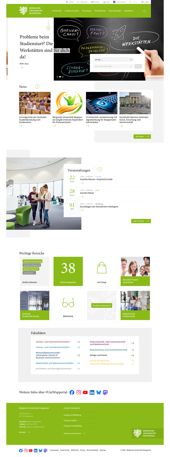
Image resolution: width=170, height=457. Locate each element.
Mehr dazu (22, 63)
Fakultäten (128, 10)
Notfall (107, 2)
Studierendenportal (32, 265)
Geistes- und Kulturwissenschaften (53, 341)
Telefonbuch (84, 2)
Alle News (140, 136)
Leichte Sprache (120, 2)
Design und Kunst (98, 355)
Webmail (96, 2)
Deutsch (135, 2)
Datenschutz (65, 450)
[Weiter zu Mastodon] (105, 392)
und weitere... (29, 273)
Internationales (115, 10)
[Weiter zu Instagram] (78, 392)
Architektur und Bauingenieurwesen (54, 368)
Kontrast (71, 2)
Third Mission (100, 10)
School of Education (99, 360)
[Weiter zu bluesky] (98, 392)
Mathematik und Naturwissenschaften (54, 363)
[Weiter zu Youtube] (85, 392)
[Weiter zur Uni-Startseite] (34, 11)
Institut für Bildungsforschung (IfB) (107, 363)
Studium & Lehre (72, 10)
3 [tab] (62, 77)
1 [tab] (57, 77)
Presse (82, 450)
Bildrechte (75, 450)
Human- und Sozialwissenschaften (53, 347)
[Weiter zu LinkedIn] (92, 392)
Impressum (54, 450)
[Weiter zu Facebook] (72, 392)
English (147, 2)
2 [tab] (60, 77)
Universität (57, 10)
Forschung (86, 10)
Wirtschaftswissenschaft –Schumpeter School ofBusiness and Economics (48, 355)
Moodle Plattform (31, 269)
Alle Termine (138, 221)
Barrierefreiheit (92, 450)
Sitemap (103, 450)
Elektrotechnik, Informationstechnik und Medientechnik (107, 343)
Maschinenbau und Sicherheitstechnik (108, 349)
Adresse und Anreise (73, 433)
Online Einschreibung (32, 261)
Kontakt (22, 432)
